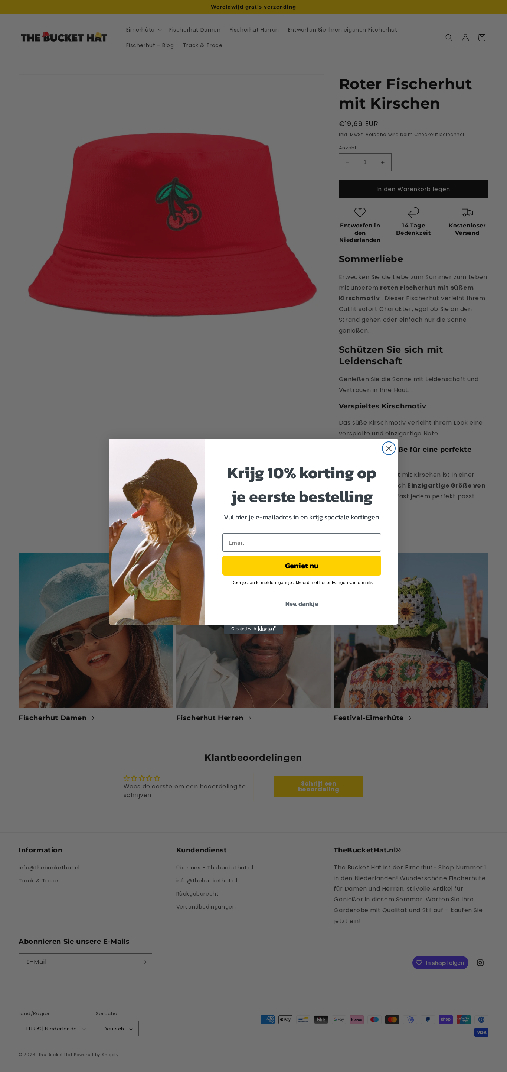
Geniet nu (301, 565)
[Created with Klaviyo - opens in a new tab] (253, 629)
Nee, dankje (301, 603)
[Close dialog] (388, 448)
